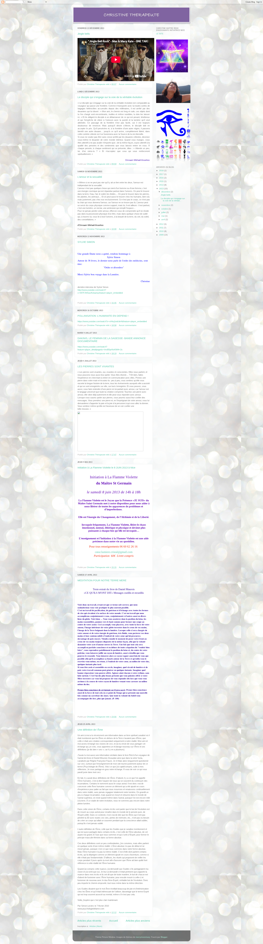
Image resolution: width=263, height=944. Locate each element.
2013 (161, 189)
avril (163, 219)
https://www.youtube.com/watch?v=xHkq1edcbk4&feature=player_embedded (112, 321)
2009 (161, 235)
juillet (163, 212)
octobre (164, 209)
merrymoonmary (143, 937)
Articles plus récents (89, 920)
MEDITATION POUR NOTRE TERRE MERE (102, 580)
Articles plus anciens (138, 920)
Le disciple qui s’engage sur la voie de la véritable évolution (110, 97)
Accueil (113, 920)
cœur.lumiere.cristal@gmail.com (113, 552)
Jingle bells (84, 33)
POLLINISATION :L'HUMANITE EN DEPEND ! (103, 315)
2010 (161, 231)
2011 (161, 228)
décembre (166, 192)
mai (163, 216)
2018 (161, 171)
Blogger (164, 937)
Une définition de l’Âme (90, 729)
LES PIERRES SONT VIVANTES (96, 366)
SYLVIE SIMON (86, 242)
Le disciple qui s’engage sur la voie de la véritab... (173, 199)
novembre (166, 205)
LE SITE (159, 34)
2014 (161, 185)
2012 (161, 224)
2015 (161, 181)
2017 (161, 174)
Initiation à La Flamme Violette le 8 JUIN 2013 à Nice (106, 467)
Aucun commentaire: (128, 84)
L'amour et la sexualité (90, 177)
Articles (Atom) (95, 926)
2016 (161, 178)
